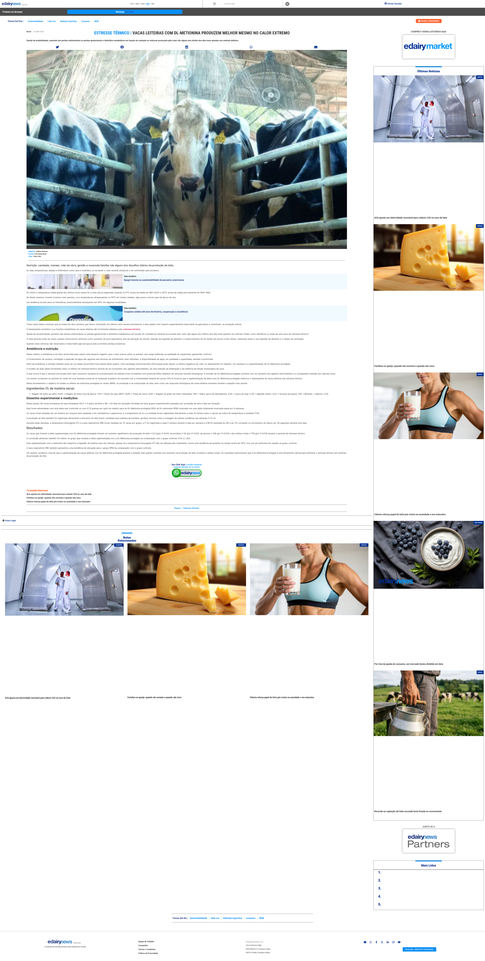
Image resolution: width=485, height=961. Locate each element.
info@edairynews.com (254, 942)
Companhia (143, 945)
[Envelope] (365, 942)
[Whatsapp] (370, 942)
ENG (143, 4)
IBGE (96, 21)
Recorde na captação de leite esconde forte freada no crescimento (408, 811)
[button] (287, 4)
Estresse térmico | (112, 32)
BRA (148, 4)
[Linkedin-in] (387, 942)
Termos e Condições (146, 949)
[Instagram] (393, 942)
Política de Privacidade (148, 953)
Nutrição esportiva (68, 21)
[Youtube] (399, 942)
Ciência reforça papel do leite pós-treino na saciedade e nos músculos (58, 501)
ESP (132, 4)
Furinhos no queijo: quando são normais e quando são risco (54, 498)
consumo (85, 21)
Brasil (29, 32)
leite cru (52, 21)
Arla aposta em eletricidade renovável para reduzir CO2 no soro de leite (59, 494)
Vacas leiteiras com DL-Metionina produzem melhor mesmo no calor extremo (211, 32)
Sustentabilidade (35, 21)
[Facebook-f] (376, 942)
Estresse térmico (191, 508)
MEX (137, 4)
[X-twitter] (382, 942)
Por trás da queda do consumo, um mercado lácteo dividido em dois (408, 664)
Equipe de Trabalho (146, 941)
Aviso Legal (10, 520)
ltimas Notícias (429, 71)
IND (152, 4)
